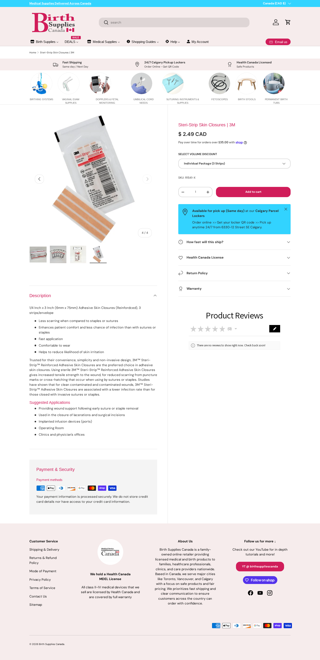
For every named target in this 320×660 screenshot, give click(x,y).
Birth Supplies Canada (51, 644)
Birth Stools (247, 99)
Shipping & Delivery (44, 549)
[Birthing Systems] (41, 83)
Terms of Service (42, 588)
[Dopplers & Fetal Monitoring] (100, 83)
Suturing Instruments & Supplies (182, 101)
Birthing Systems (41, 99)
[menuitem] (44, 41)
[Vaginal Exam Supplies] (68, 83)
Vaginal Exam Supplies (70, 101)
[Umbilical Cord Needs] (141, 83)
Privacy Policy (40, 579)
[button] (235, 328)
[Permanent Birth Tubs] (274, 83)
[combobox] (174, 22)
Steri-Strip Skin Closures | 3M (57, 52)
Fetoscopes (219, 99)
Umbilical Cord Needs (143, 101)
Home (32, 52)
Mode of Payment (42, 571)
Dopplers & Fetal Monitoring (107, 101)
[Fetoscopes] (219, 83)
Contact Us (38, 596)
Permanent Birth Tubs (276, 101)
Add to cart (253, 192)
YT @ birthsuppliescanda (260, 566)
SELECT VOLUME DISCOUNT (197, 154)
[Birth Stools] (246, 83)
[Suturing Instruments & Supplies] (173, 83)
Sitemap (35, 604)
